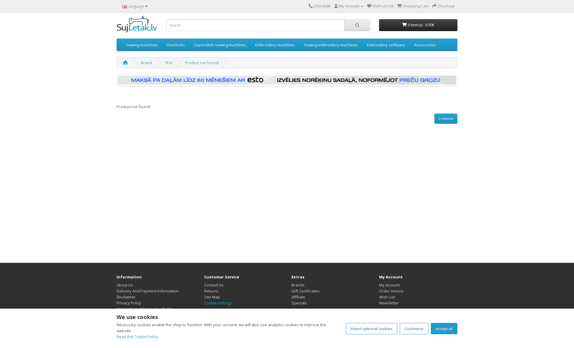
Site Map (212, 297)
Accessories (425, 44)
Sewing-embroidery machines (331, 44)
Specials (299, 303)
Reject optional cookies (372, 328)
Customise (414, 328)
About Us (125, 285)
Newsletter (389, 303)
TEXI (168, 62)
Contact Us (214, 285)
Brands (298, 285)
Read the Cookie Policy (137, 336)
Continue (446, 118)
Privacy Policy (129, 303)
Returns (211, 291)
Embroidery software (386, 44)
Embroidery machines (275, 44)
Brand (146, 62)
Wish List (387, 297)
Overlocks (176, 44)
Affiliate (298, 297)
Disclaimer (126, 297)
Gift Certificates (305, 291)
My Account (389, 285)
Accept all (444, 328)
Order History (391, 291)
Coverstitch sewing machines (220, 44)
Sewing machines (142, 44)
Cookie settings (218, 303)
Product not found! (202, 62)
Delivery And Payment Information (148, 291)
